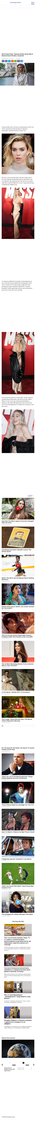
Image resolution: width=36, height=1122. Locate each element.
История (18, 58)
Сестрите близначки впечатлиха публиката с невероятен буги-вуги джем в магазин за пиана (17, 969)
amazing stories (15, 2)
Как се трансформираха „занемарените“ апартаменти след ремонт (17, 996)
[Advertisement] (18, 30)
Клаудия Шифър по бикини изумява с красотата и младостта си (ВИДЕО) (18, 1022)
